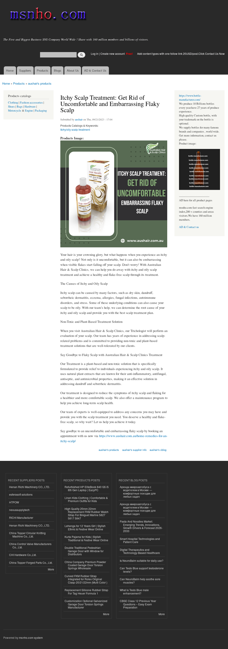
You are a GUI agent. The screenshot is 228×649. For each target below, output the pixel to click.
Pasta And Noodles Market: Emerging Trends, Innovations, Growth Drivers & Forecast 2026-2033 (141, 526)
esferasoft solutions (21, 494)
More (51, 569)
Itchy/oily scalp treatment (75, 129)
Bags (19, 106)
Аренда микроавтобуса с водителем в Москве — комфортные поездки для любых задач (138, 491)
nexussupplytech (19, 510)
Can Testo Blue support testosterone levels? (142, 569)
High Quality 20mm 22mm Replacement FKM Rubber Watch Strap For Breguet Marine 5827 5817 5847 (86, 513)
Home (10, 70)
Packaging (41, 110)
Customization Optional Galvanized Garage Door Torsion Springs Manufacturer (86, 604)
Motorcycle (14, 110)
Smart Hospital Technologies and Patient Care (140, 540)
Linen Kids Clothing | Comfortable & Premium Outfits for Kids (86, 499)
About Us (73, 70)
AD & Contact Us (95, 70)
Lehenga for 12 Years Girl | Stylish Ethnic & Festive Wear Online (85, 527)
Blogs (57, 70)
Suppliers (25, 70)
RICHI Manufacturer (21, 517)
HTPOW (14, 502)
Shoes (11, 106)
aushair (79, 119)
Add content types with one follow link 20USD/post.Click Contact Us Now (181, 53)
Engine (29, 110)
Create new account (112, 53)
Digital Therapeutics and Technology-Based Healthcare (140, 551)
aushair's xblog (158, 450)
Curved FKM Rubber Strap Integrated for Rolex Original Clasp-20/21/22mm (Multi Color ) (86, 579)
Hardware (30, 106)
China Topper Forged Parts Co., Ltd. (31, 562)
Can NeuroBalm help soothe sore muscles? (140, 580)
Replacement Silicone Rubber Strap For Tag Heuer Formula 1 (86, 591)
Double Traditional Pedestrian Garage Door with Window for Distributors (84, 551)
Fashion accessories (31, 102)
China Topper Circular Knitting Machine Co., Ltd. (27, 534)
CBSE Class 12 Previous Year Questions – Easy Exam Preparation (138, 604)
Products (42, 70)
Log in (94, 53)
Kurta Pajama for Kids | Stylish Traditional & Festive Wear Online (86, 538)
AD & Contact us (189, 227)
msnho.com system (31, 637)
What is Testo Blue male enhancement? (134, 591)
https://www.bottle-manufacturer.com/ (190, 98)
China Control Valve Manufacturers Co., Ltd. (30, 545)
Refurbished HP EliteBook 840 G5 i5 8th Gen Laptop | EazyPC (87, 488)
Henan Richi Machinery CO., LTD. (29, 487)
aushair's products (39, 83)
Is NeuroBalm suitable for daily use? (141, 560)
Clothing (13, 102)
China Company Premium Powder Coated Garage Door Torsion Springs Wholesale (85, 565)
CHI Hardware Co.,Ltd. (23, 555)
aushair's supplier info (134, 450)
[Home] (47, 15)
